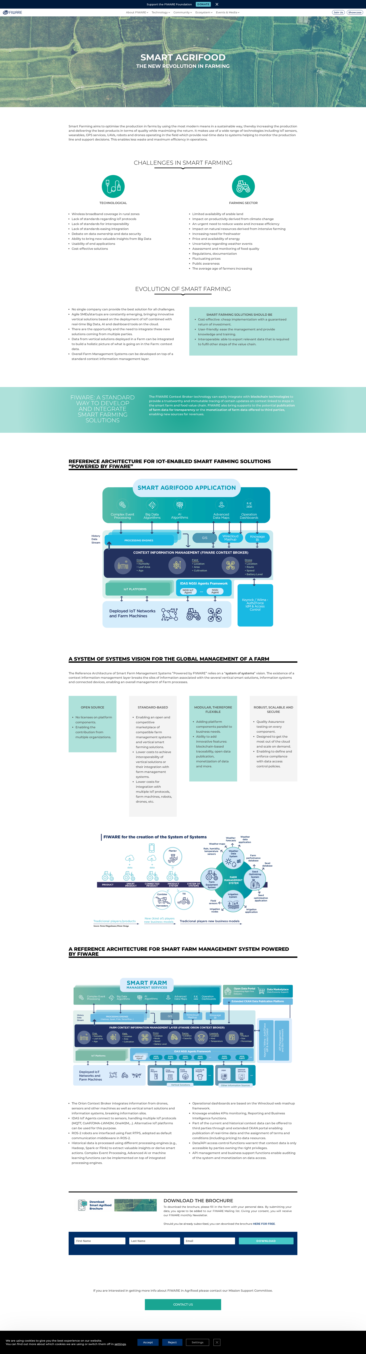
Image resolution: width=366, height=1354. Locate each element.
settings (120, 1344)
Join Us (338, 12)
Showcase (354, 12)
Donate (203, 4)
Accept (148, 1342)
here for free (264, 1224)
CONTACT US (183, 1304)
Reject (172, 1342)
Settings (197, 1342)
